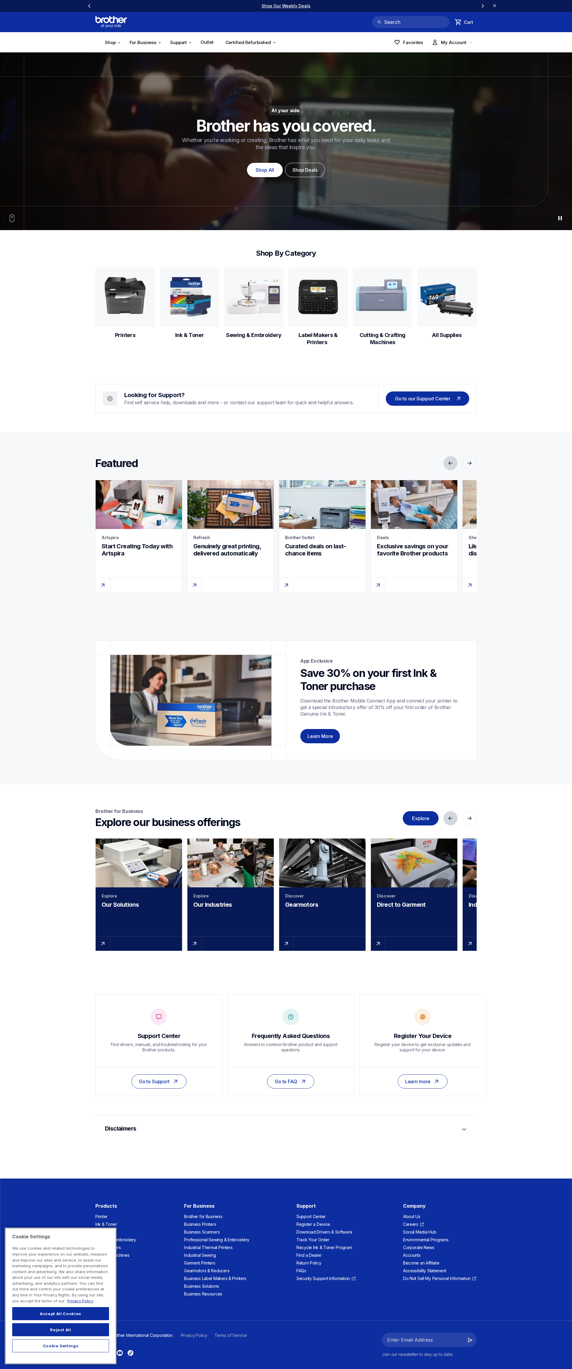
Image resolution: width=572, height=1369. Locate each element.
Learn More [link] (320, 736)
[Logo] (111, 22)
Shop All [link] (265, 170)
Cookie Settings (61, 1345)
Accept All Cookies (60, 1313)
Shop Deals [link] (305, 170)
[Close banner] (495, 6)
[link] (208, 43)
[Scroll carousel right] (483, 6)
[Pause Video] (560, 218)
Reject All (60, 1329)
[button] (470, 1340)
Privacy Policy (80, 1300)
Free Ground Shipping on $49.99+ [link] (286, 5)
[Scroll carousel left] (89, 6)
